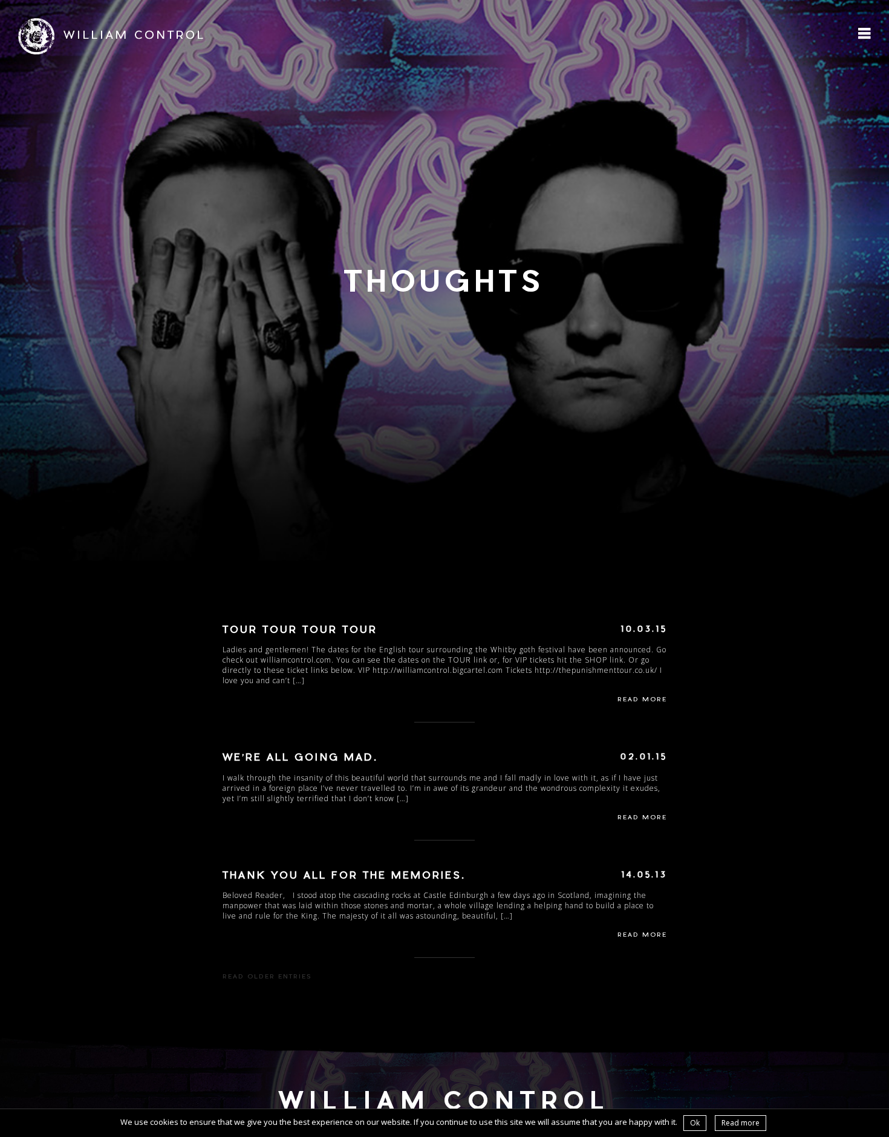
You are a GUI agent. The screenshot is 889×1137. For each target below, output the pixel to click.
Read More (642, 700)
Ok (695, 1123)
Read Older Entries (267, 977)
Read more (740, 1123)
